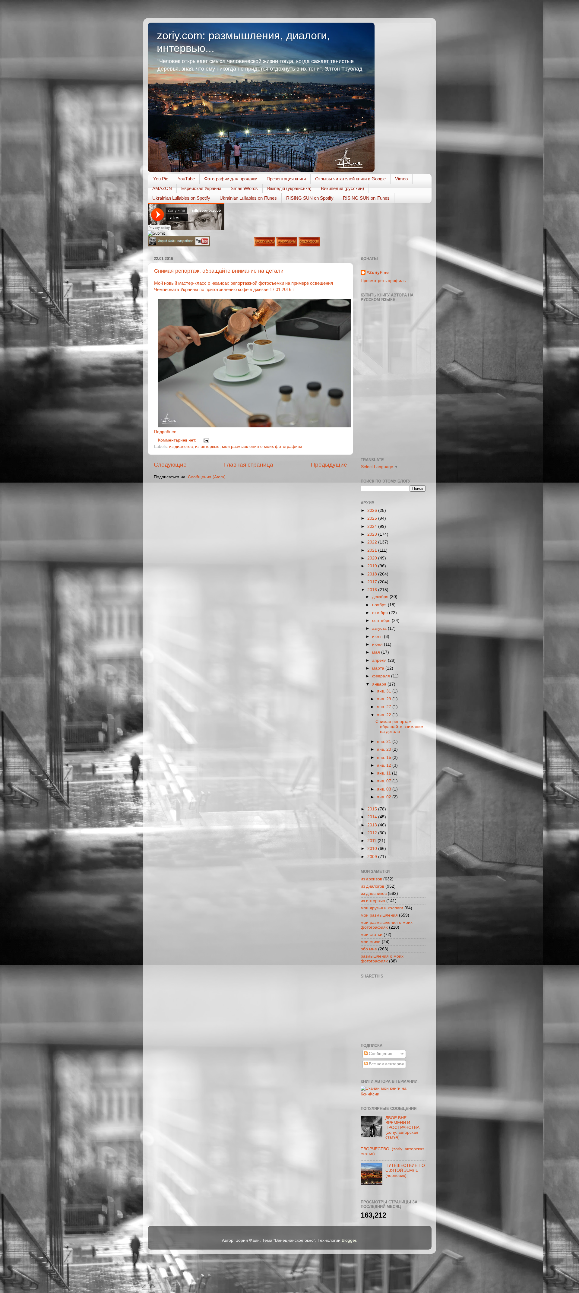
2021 (372, 550)
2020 (372, 558)
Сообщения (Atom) (207, 477)
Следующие (170, 464)
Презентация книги (286, 178)
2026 (372, 510)
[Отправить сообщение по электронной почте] (205, 440)
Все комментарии (386, 1064)
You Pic (160, 178)
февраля (381, 676)
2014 (372, 817)
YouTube (186, 178)
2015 (372, 809)
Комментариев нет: (178, 440)
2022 (372, 542)
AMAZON (162, 188)
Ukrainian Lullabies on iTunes (248, 198)
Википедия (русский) (342, 188)
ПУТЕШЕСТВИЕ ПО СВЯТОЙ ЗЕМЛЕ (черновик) (405, 1170)
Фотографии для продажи (230, 178)
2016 (372, 590)
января (380, 684)
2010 (372, 848)
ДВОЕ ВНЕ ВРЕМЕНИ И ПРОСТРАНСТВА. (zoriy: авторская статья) (403, 1128)
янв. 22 (384, 715)
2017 (372, 582)
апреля (380, 660)
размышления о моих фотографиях (382, 958)
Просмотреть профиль (383, 280)
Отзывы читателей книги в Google (350, 178)
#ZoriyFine (378, 272)
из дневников (374, 893)
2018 (372, 574)
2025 (372, 518)
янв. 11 (384, 773)
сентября (382, 620)
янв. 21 (384, 741)
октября (380, 612)
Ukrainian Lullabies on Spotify (181, 198)
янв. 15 (384, 757)
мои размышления (379, 915)
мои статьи (371, 934)
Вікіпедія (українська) (289, 188)
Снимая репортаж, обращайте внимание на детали (218, 271)
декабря (381, 596)
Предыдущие (329, 464)
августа (380, 628)
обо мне (369, 949)
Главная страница (248, 464)
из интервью (207, 446)
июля (378, 636)
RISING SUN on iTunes (366, 198)
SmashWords (244, 188)
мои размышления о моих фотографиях (262, 446)
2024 (372, 526)
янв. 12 (384, 765)
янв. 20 (384, 749)
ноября (380, 605)
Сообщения (380, 1053)
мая (376, 652)
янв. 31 (384, 691)
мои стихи (371, 942)
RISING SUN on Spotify (310, 198)
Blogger (349, 1240)
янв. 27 (384, 707)
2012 (372, 833)
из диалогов (181, 446)
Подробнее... (167, 431)
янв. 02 (384, 797)
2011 (372, 840)
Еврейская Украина (201, 188)
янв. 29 (384, 699)
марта (378, 668)
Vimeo (401, 178)
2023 (372, 534)
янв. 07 (384, 781)
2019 (372, 566)
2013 (372, 825)
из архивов (371, 879)
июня (378, 644)
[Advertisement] (388, 1010)
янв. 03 (384, 789)
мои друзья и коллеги (382, 908)
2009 (372, 856)
